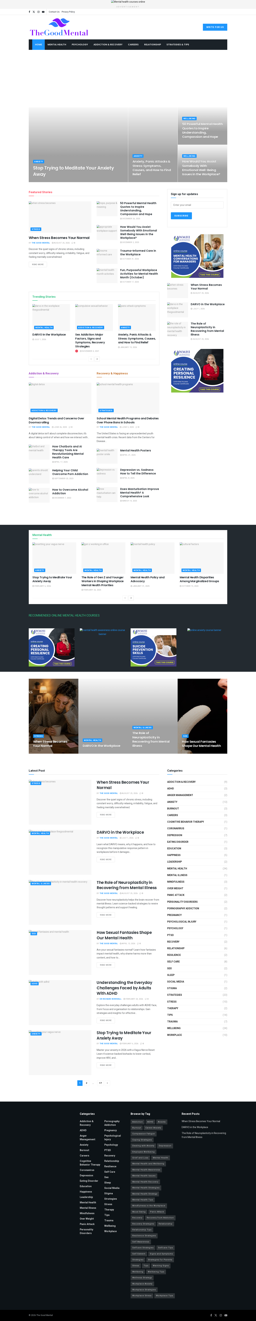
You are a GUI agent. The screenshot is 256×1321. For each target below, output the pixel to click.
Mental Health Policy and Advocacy (147, 579)
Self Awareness (140, 1241)
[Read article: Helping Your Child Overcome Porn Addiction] (39, 476)
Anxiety (38, 161)
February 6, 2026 (66, 181)
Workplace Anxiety (142, 1283)
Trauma (172, 1021)
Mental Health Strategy (144, 1193)
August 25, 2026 (61, 242)
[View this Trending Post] (76, 351)
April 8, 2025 (128, 478)
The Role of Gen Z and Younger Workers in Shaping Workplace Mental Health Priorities (103, 581)
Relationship (152, 44)
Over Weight (175, 888)
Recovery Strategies (143, 1223)
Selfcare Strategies (143, 1247)
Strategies (106, 410)
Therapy (172, 1008)
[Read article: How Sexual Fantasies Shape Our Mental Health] (60, 952)
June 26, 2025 (60, 427)
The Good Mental (45, 181)
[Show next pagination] (107, 1083)
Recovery (173, 942)
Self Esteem (138, 1253)
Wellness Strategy (142, 1277)
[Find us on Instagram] (38, 12)
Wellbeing (189, 118)
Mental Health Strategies (146, 1187)
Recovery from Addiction (160, 1217)
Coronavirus (175, 828)
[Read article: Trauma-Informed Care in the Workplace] (107, 256)
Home (38, 44)
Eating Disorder (177, 842)
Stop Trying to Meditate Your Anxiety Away (73, 171)
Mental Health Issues (144, 1175)
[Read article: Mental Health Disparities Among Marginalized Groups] (202, 558)
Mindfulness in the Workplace (148, 1205)
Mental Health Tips (142, 1199)
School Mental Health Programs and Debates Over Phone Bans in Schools (128, 420)
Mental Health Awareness (146, 1169)
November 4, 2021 (90, 351)
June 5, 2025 (127, 427)
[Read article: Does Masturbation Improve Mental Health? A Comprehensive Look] (107, 494)
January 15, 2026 (142, 181)
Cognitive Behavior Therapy (185, 822)
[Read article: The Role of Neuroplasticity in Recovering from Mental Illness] (177, 329)
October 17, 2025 (130, 281)
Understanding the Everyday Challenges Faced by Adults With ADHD (124, 988)
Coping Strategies (142, 1139)
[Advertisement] (128, 81)
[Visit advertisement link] (128, 2)
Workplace (174, 1035)
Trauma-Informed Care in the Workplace (138, 252)
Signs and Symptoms (161, 1253)
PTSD (170, 935)
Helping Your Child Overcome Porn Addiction (70, 472)
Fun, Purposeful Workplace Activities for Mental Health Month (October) (139, 273)
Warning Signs (161, 1265)
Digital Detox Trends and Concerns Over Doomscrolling (56, 420)
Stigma (172, 988)
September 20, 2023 (63, 478)
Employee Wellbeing (143, 1151)
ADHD (34, 983)
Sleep (170, 975)
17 (100, 1083)
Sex (185, 736)
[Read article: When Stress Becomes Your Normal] (60, 217)
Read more (39, 264)
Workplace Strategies (144, 1289)
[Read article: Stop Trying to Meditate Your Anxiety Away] (54, 558)
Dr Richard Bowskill (111, 999)
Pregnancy (174, 915)
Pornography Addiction (183, 908)
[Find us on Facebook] (29, 12)
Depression (174, 835)
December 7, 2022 (62, 497)
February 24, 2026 (134, 999)
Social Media (175, 982)
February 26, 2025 (92, 589)
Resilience (174, 955)
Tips (170, 1015)
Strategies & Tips (177, 44)
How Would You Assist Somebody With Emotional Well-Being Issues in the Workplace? (201, 167)
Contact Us (54, 11)
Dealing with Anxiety (143, 1145)
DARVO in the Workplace (49, 335)
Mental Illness (143, 727)
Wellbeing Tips (156, 1271)
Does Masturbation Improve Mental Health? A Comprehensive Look (139, 492)
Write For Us (215, 27)
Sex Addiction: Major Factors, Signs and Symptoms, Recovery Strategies (90, 340)
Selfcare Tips (165, 1247)
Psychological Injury (181, 922)
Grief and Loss (140, 1157)
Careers (133, 44)
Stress (36, 229)
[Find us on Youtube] (43, 12)
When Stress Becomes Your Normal (59, 237)
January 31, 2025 (140, 586)
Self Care (173, 962)
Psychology (80, 44)
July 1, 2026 (40, 339)
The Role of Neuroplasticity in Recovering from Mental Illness (207, 329)
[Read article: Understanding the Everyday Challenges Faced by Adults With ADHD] (60, 1002)
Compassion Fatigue (143, 1133)
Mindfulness (175, 882)
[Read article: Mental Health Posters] (107, 456)
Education (174, 848)
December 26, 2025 (193, 143)
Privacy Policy (68, 11)
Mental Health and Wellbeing (148, 1163)
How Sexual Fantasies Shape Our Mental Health (201, 743)
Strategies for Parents (160, 1259)
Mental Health (57, 44)
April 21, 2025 (128, 455)
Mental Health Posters (135, 450)
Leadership (174, 862)
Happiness (174, 855)
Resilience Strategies (144, 1235)
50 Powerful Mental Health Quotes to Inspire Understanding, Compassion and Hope (202, 130)
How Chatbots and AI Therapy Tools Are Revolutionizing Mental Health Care (68, 452)
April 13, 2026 (190, 752)
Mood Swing (139, 1211)
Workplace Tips (164, 1295)
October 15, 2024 (189, 586)
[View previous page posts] (91, 359)
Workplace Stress (142, 1295)
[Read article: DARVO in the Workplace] (51, 317)
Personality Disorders (182, 902)
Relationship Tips (142, 1229)
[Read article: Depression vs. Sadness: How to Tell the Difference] (107, 475)
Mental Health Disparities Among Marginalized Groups (199, 579)
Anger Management (180, 795)
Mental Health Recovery (145, 1181)
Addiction (137, 1121)
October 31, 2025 (130, 258)
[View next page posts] (97, 359)
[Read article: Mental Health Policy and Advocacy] (152, 558)
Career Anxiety (153, 1127)
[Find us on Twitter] (34, 12)
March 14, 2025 (129, 500)
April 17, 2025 (61, 461)
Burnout (173, 808)
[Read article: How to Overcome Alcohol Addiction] (39, 495)
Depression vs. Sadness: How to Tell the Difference (138, 471)
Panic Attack (175, 895)
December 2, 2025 (192, 181)
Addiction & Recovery (108, 44)
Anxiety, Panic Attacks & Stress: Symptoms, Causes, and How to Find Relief (152, 167)
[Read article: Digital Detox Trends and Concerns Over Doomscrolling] (60, 398)
